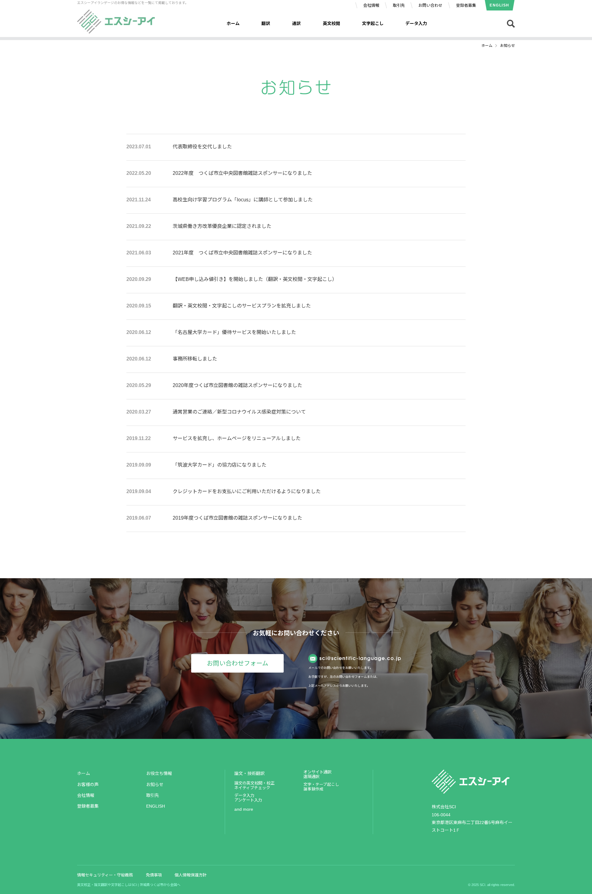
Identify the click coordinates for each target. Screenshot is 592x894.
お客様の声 (88, 784)
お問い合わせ (430, 5)
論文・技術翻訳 (249, 773)
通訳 (296, 23)
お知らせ (154, 784)
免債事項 (154, 875)
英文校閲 (331, 23)
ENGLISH (499, 5)
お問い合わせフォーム (237, 663)
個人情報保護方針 (191, 875)
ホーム (233, 23)
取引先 (399, 5)
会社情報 (371, 5)
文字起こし (373, 23)
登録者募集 (466, 5)
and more (243, 809)
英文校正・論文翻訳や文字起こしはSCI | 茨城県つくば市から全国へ (128, 885)
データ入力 (416, 23)
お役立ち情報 (159, 773)
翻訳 (265, 23)
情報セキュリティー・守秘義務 (105, 875)
